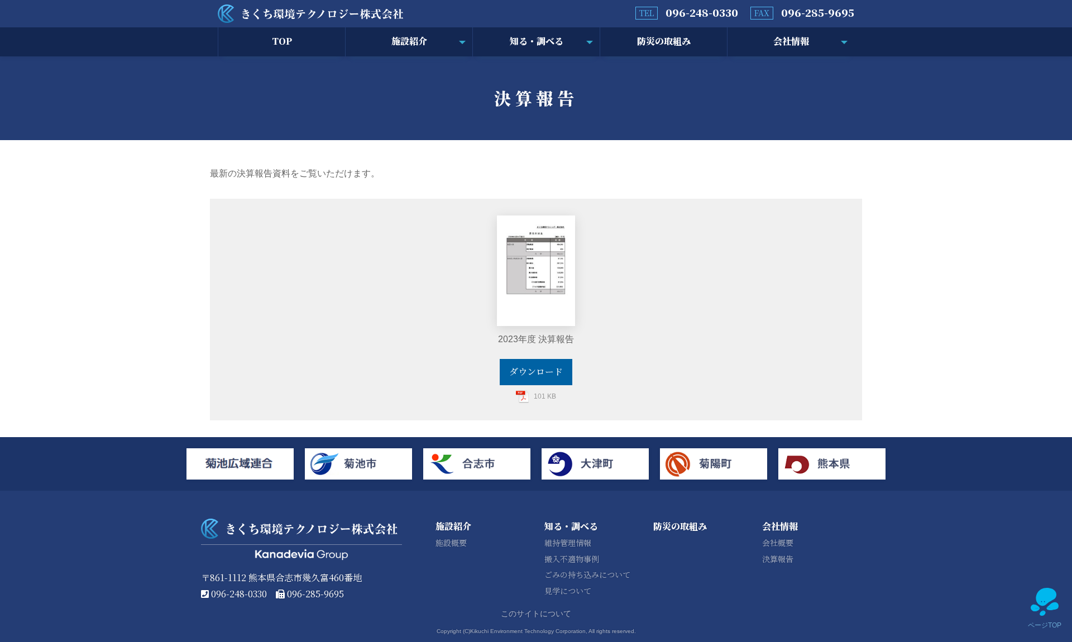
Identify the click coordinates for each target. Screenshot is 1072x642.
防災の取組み (664, 41)
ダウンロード (536, 371)
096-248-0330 (702, 12)
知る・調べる (536, 41)
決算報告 (777, 558)
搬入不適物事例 (571, 558)
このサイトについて (536, 614)
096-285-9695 (817, 12)
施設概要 (451, 542)
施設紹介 (409, 41)
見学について (567, 590)
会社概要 (777, 542)
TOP (282, 41)
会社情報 (791, 41)
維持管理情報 (567, 542)
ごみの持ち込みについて (587, 574)
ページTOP (1044, 625)
